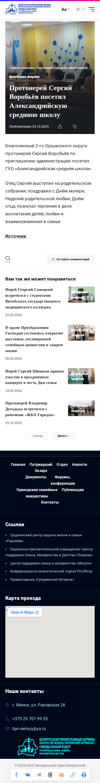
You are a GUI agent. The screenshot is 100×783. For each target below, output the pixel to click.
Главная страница (21, 68)
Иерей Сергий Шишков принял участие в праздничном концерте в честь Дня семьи (34, 377)
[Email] (61, 774)
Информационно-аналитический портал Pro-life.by (51, 571)
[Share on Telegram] (39, 774)
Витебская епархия (24, 77)
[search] (55, 9)
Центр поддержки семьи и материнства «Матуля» (51, 563)
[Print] (83, 774)
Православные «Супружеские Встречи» (42, 579)
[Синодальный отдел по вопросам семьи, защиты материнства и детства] (28, 9)
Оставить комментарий (73, 259)
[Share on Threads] (50, 774)
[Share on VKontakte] (27, 774)
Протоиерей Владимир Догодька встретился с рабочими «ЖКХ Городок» (30, 408)
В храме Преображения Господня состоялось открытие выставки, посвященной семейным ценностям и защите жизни (34, 339)
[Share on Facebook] (16, 774)
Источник (15, 236)
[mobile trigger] (90, 9)
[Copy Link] (72, 774)
